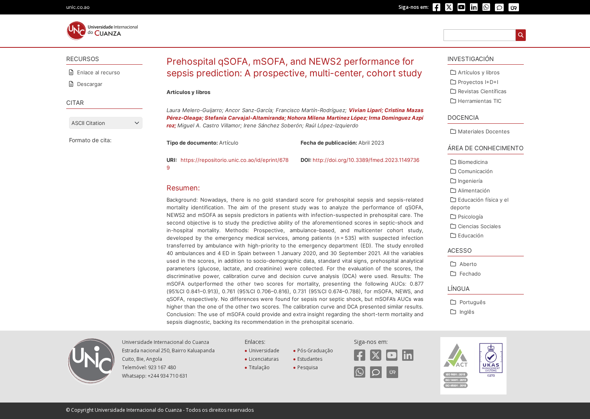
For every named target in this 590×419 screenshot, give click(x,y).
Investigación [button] (471, 59)
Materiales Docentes (484, 131)
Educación (471, 235)
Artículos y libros (479, 72)
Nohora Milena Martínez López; (327, 117)
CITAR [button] (75, 102)
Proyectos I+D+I (478, 82)
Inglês (467, 312)
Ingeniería (470, 181)
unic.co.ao (78, 7)
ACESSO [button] (460, 250)
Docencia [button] (463, 117)
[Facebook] (436, 9)
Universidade (264, 350)
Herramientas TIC (479, 101)
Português (473, 302)
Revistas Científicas (482, 91)
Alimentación (474, 190)
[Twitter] (449, 9)
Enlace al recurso (97, 72)
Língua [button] (459, 288)
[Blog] (499, 8)
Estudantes (310, 359)
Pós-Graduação (316, 350)
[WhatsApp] (486, 9)
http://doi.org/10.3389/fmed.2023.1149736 (366, 160)
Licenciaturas (264, 359)
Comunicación (475, 171)
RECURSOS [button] (82, 59)
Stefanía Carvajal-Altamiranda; (246, 117)
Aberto (468, 264)
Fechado (470, 273)
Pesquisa (308, 367)
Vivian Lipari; (367, 110)
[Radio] (514, 7)
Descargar (88, 84)
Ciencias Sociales (479, 226)
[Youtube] (461, 9)
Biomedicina (473, 162)
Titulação (260, 367)
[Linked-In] (474, 9)
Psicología (470, 216)
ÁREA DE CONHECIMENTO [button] (485, 148)
